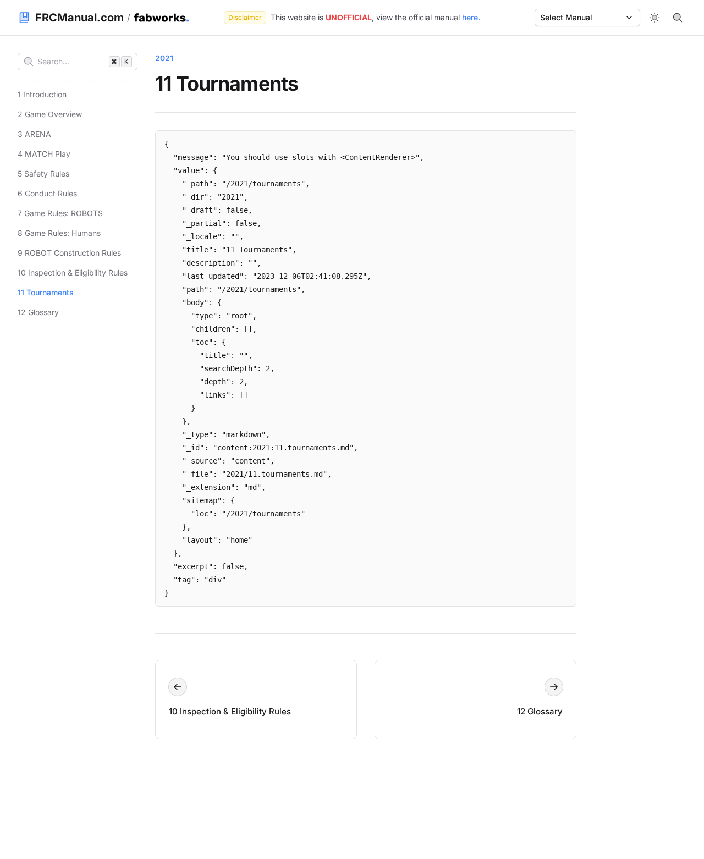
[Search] (677, 17)
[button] (587, 17)
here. (471, 17)
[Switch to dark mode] (654, 17)
